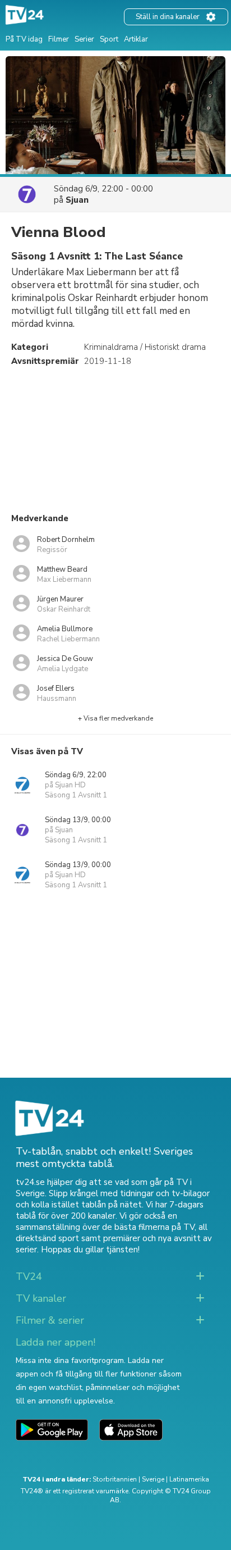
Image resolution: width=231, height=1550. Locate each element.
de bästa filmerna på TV (148, 1227)
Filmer (58, 39)
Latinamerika (189, 1479)
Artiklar (136, 39)
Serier (84, 39)
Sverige (153, 1479)
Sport (109, 39)
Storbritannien (115, 1479)
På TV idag (24, 39)
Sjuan (77, 200)
